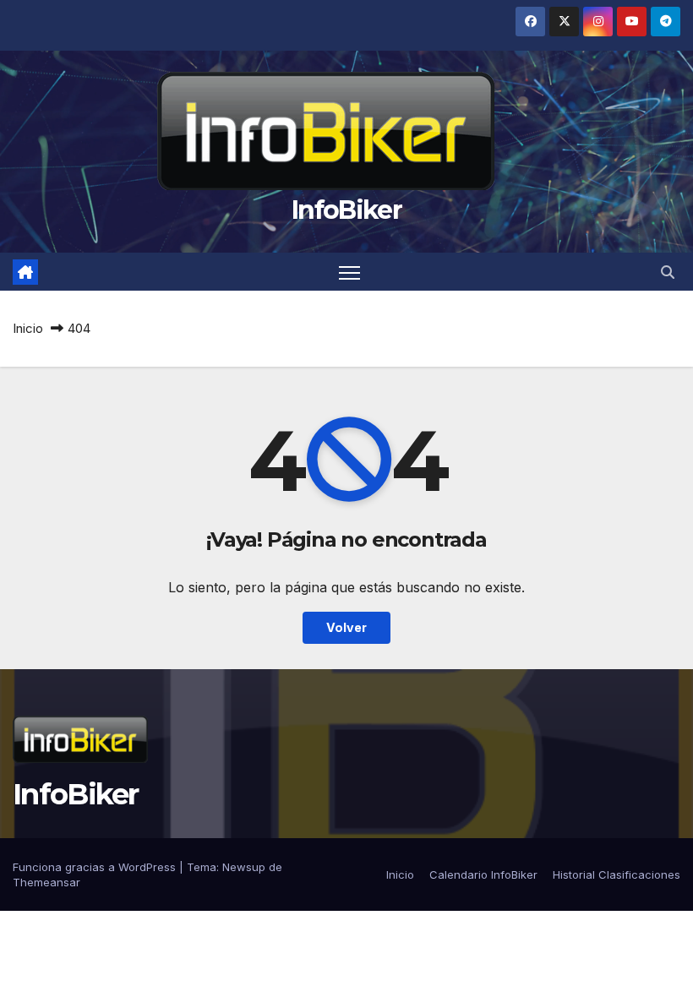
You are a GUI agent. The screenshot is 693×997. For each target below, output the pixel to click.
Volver (346, 627)
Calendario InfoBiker (483, 874)
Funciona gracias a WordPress (96, 867)
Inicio (28, 328)
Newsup (243, 867)
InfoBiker (346, 210)
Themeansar (46, 882)
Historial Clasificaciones (616, 874)
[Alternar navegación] (349, 272)
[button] (667, 272)
